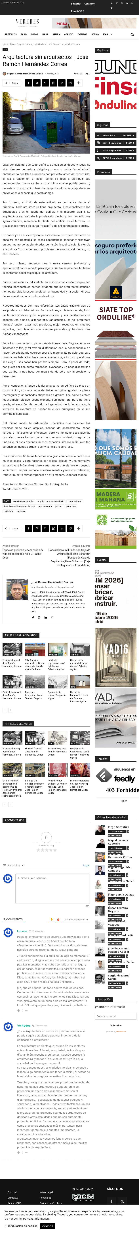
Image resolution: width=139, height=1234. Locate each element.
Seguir (130, 142)
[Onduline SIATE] (115, 330)
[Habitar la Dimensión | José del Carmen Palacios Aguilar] (80, 682)
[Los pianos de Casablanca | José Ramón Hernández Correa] (80, 738)
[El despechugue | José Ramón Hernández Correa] (12, 650)
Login (86, 865)
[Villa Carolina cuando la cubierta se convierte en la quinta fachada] (35, 650)
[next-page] (10, 710)
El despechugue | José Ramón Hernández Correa (12, 663)
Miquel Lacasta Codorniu (118, 842)
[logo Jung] (115, 67)
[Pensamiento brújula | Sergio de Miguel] (58, 682)
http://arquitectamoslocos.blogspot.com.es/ (52, 587)
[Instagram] (122, 4)
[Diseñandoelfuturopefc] (115, 519)
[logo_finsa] (115, 86)
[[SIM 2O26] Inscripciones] (115, 597)
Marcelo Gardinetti (120, 935)
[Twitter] (117, 4)
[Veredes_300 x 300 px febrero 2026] (115, 458)
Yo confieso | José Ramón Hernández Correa (57, 751)
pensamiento (45, 506)
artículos (8, 654)
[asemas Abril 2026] (115, 269)
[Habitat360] (115, 390)
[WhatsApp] (53, 83)
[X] (37, 83)
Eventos (102, 560)
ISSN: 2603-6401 (82, 1189)
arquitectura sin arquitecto (50, 501)
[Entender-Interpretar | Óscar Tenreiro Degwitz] (35, 682)
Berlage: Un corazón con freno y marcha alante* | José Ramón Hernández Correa (34, 786)
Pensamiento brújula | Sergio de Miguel (57, 695)
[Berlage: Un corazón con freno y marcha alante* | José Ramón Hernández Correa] (35, 770)
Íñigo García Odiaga (121, 894)
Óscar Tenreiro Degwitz (118, 909)
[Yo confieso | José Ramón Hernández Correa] (58, 738)
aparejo (29, 654)
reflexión (8, 511)
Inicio (5, 44)
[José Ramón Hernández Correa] (5, 74)
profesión (71, 506)
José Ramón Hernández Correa (26, 73)
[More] (79, 83)
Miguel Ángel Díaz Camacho (120, 869)
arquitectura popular (23, 501)
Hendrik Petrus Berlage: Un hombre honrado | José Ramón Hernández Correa (58, 786)
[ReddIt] (70, 83)
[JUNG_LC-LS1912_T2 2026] (115, 209)
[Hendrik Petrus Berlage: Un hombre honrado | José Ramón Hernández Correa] (58, 770)
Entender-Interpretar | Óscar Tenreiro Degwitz (34, 695)
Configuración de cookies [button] (21, 1226)
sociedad (21, 511)
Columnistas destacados (111, 817)
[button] (132, 34)
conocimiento (74, 501)
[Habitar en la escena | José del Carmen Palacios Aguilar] (80, 650)
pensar (58, 506)
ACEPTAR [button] (47, 1225)
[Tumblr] (112, 8)
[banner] (115, 718)
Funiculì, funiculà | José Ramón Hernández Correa (12, 695)
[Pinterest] (132, 4)
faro (12, 44)
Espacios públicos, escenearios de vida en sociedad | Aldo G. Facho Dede (23, 553)
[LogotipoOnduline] (115, 105)
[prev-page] (5, 710)
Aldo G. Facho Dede (121, 962)
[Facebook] (112, 4)
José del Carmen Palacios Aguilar (118, 950)
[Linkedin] (127, 4)
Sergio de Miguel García (119, 977)
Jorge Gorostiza (118, 827)
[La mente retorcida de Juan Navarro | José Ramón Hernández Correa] (80, 770)
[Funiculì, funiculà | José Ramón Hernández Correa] (12, 682)
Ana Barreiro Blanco (121, 881)
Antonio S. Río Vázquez (117, 923)
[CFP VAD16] (115, 657)
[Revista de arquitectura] (27, 23)
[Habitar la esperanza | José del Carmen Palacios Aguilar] (58, 650)
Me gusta (128, 135)
